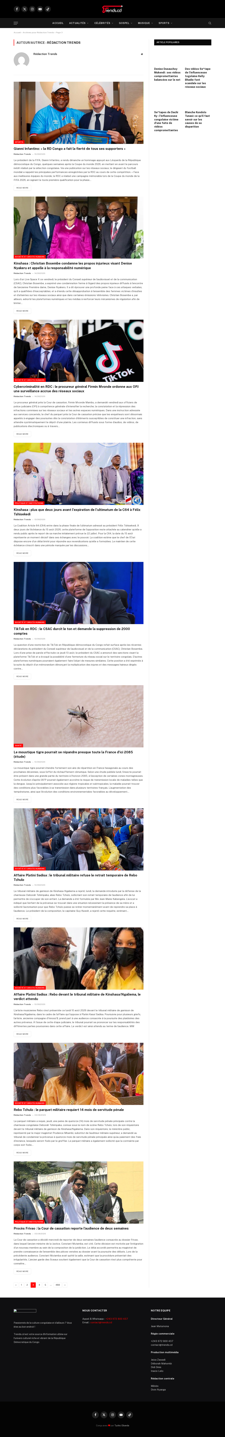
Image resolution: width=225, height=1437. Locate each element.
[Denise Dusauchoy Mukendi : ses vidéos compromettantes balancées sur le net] (167, 57)
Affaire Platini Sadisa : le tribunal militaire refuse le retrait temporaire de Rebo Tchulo (75, 877)
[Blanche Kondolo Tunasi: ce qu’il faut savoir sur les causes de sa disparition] (198, 100)
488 (58, 1285)
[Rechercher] (209, 23)
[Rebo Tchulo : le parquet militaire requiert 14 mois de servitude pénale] (78, 1074)
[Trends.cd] (112, 9)
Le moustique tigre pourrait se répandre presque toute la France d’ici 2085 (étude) (73, 754)
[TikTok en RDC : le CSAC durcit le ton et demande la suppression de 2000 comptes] (78, 593)
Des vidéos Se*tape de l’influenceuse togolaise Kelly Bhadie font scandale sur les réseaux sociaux (198, 77)
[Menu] (16, 23)
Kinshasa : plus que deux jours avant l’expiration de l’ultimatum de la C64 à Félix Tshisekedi (77, 512)
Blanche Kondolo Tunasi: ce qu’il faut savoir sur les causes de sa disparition (197, 119)
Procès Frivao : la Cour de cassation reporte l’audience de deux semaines (71, 1228)
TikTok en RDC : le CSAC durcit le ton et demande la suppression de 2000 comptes (72, 631)
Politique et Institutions (29, 503)
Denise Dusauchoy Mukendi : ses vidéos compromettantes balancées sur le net (167, 74)
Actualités (77, 23)
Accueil (58, 23)
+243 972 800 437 (117, 1318)
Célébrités (102, 23)
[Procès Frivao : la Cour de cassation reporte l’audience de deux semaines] (78, 1192)
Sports (164, 23)
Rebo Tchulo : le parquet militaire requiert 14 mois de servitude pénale (69, 1110)
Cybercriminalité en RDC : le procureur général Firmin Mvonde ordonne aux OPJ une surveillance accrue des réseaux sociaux (76, 389)
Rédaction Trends (45, 54)
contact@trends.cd (101, 1322)
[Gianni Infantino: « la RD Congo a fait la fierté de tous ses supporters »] (78, 113)
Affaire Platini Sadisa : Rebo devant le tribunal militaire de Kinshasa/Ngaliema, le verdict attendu (77, 996)
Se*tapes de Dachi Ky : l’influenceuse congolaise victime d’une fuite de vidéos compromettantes (166, 121)
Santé (18, 746)
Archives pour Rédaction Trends (38, 32)
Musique (144, 23)
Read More (22, 188)
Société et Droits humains (29, 257)
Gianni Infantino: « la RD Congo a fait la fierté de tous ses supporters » (70, 149)
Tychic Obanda (121, 1425)
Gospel (124, 23)
